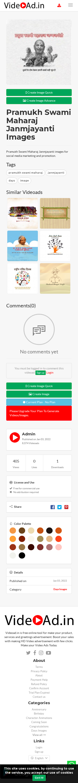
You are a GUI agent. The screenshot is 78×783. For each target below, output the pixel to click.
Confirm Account (39, 688)
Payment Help (39, 679)
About (39, 675)
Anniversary (39, 709)
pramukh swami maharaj (26, 172)
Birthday (39, 713)
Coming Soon (39, 722)
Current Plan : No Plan (40, 402)
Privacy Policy (39, 671)
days (12, 180)
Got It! (39, 777)
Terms (39, 667)
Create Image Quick (40, 92)
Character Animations (39, 718)
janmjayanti (56, 172)
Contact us (39, 696)
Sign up (41, 372)
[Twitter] (59, 506)
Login (49, 372)
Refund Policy (39, 684)
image (24, 180)
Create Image (40, 394)
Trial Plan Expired (39, 692)
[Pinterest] (66, 506)
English (39, 758)
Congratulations (39, 726)
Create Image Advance (40, 100)
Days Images (60, 589)
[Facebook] (53, 506)
